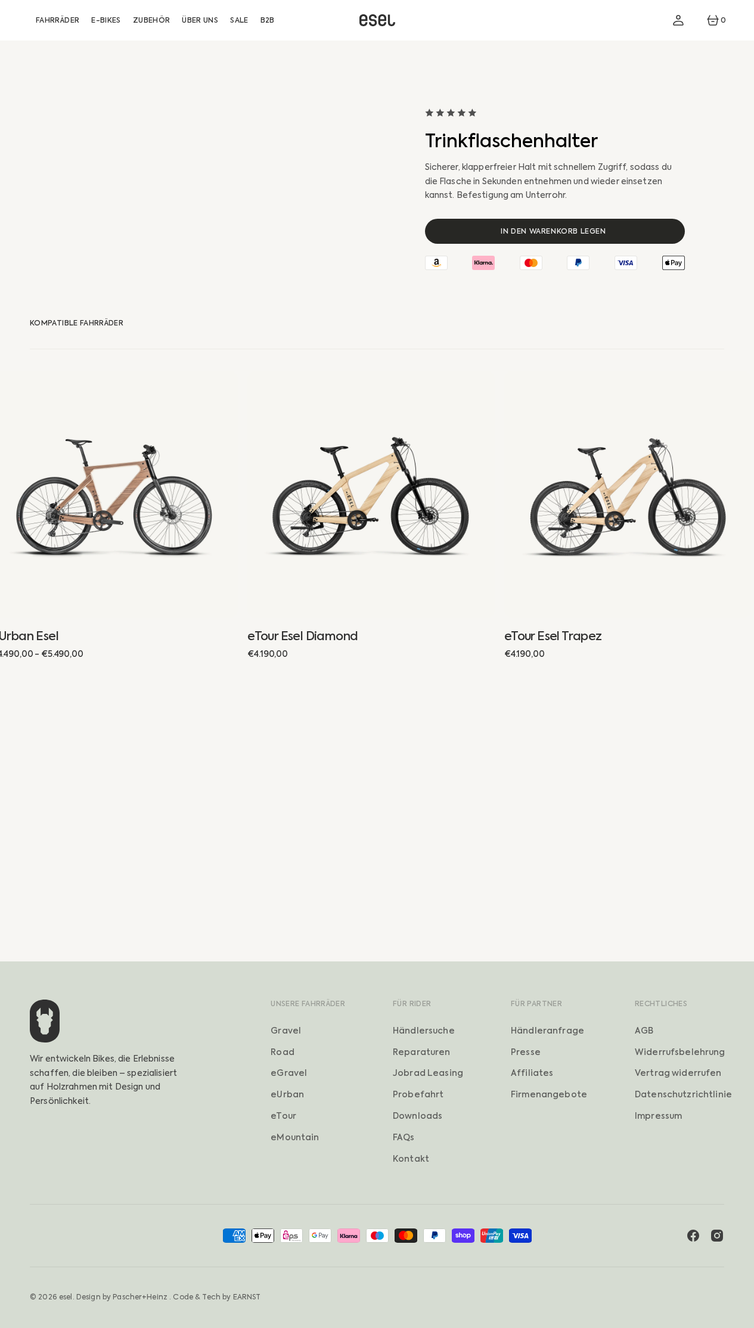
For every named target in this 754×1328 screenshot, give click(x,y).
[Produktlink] (371, 494)
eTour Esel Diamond (302, 636)
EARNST (247, 1297)
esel (66, 1297)
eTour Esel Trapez (553, 636)
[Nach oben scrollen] (739, 1313)
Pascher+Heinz (140, 1297)
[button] (678, 20)
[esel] (377, 20)
